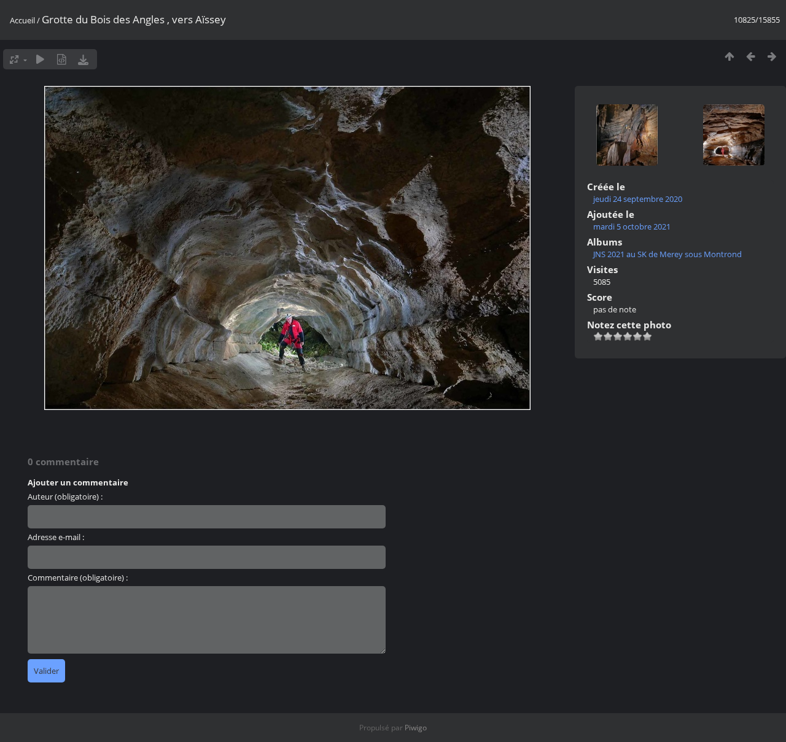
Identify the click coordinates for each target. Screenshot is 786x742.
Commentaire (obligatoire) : (78, 577)
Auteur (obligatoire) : (65, 496)
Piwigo (416, 727)
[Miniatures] (729, 56)
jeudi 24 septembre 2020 (637, 198)
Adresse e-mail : (56, 537)
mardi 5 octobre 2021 (632, 226)
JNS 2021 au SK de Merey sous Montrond (667, 254)
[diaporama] (40, 59)
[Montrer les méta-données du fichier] (61, 59)
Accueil (22, 20)
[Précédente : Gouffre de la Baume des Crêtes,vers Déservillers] (750, 56)
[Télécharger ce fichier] (83, 59)
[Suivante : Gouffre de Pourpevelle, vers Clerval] (772, 56)
